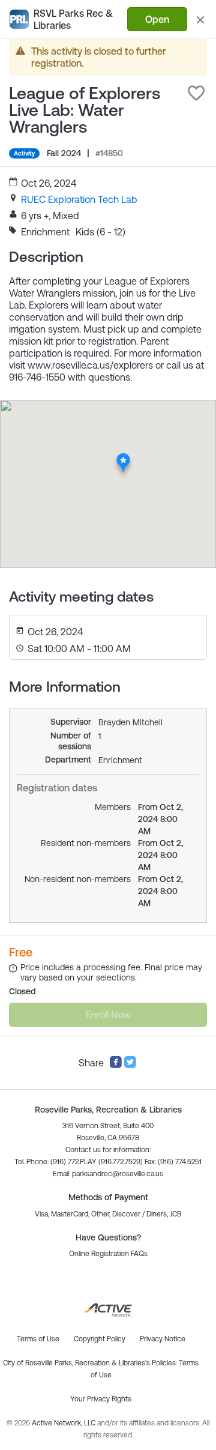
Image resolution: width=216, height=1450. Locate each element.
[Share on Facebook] (116, 1065)
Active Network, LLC (64, 1423)
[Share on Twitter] (130, 1065)
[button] (196, 93)
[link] (79, 199)
